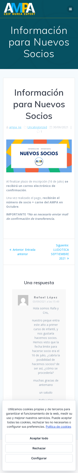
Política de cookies (58, 426)
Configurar (39, 458)
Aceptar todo (39, 438)
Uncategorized (37, 127)
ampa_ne (15, 127)
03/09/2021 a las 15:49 (46, 301)
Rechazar (39, 448)
